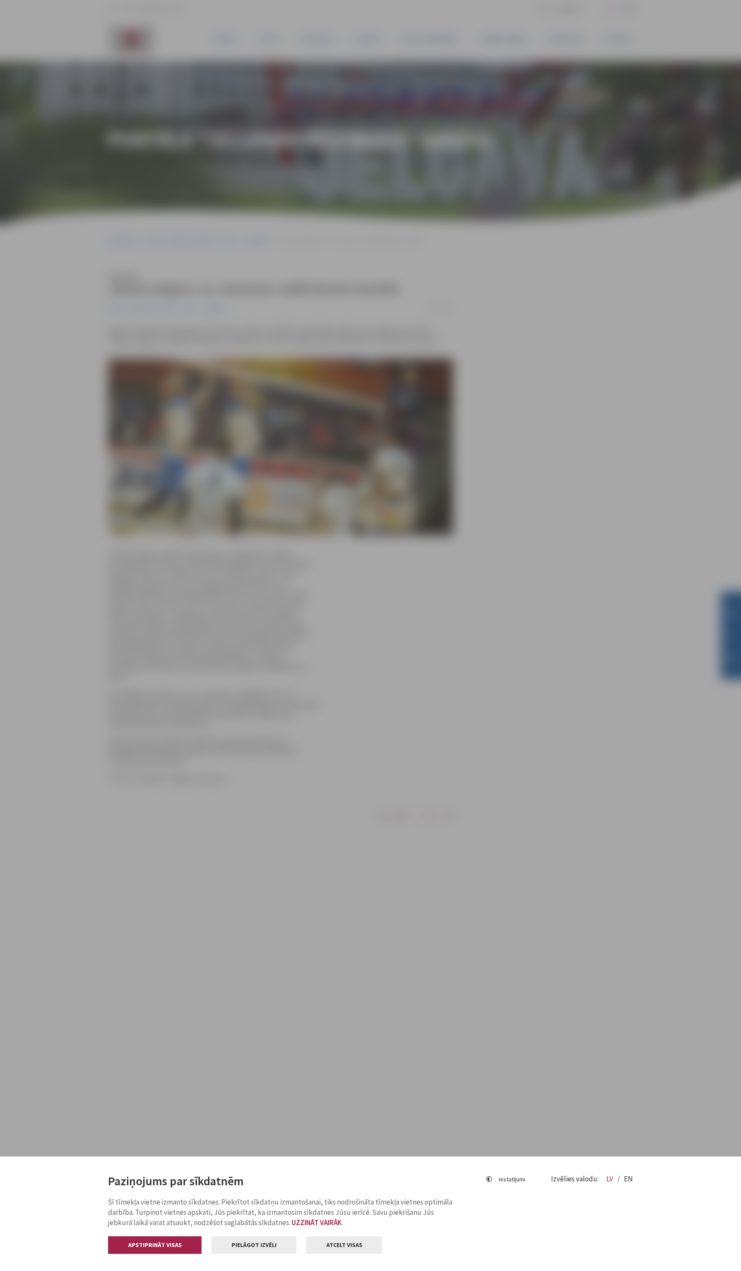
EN (628, 1179)
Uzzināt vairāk (317, 1222)
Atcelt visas (344, 1245)
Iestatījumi (512, 1179)
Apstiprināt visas (155, 1245)
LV (610, 1179)
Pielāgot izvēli (254, 1245)
